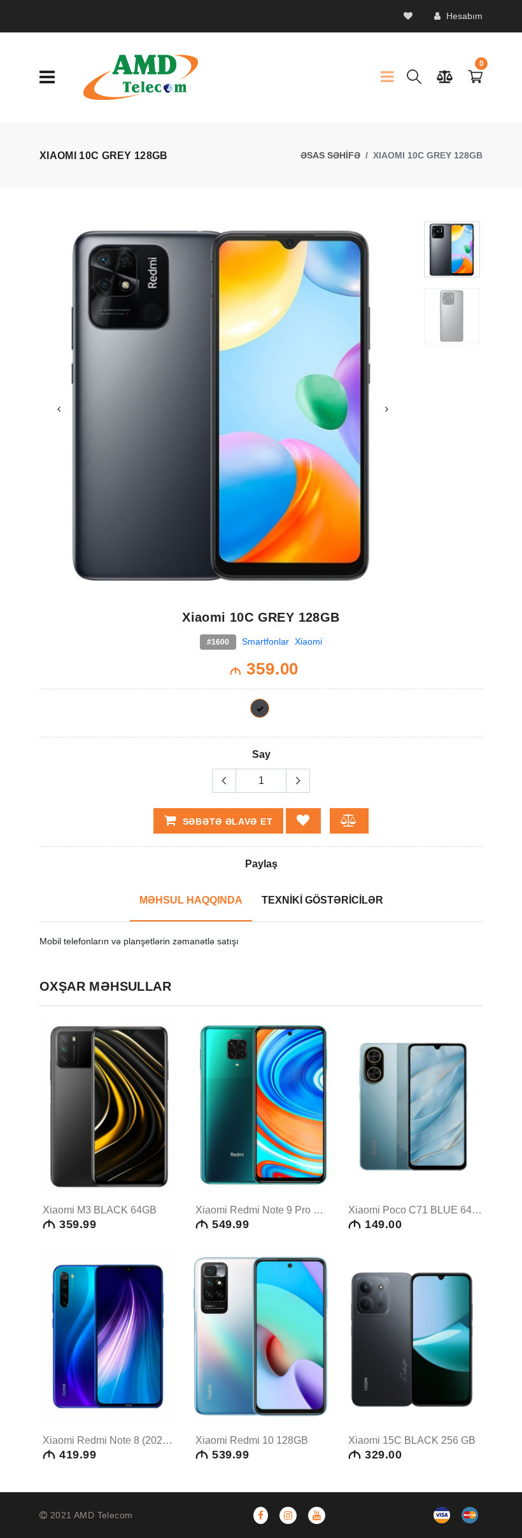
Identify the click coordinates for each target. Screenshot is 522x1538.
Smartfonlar (265, 641)
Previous (58, 409)
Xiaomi (308, 641)
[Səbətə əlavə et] (165, 1134)
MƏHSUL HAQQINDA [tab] (191, 900)
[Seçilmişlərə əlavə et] (163, 1158)
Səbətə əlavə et (226, 821)
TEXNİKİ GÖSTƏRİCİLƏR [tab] (322, 900)
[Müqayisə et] (163, 1182)
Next (387, 409)
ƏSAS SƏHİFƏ (330, 155)
